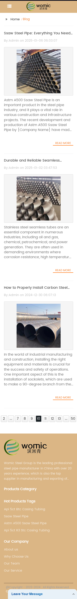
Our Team (12, 563)
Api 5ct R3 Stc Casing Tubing (27, 530)
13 (59, 418)
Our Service (13, 570)
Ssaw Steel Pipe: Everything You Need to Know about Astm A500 (37, 36)
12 (52, 418)
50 (73, 418)
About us (11, 549)
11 (45, 418)
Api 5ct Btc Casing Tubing (24, 509)
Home (15, 19)
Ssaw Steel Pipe (16, 516)
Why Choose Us (16, 556)
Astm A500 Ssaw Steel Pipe (25, 523)
